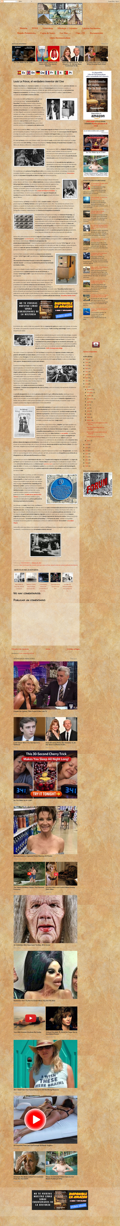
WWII (35, 28)
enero (89, 440)
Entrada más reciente (20, 649)
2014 (86, 451)
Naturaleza (48, 28)
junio (88, 408)
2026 (86, 359)
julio (88, 405)
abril (88, 414)
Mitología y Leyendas (67, 28)
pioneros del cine (56, 565)
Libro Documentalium (60, 37)
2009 (86, 466)
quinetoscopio (48, 464)
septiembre (90, 399)
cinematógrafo (29, 239)
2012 (86, 457)
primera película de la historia (69, 565)
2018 (86, 384)
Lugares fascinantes (91, 28)
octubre (89, 395)
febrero (89, 420)
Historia (23, 28)
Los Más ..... (65, 33)
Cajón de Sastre (47, 33)
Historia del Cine (27, 565)
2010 (86, 463)
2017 (86, 387)
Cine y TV (80, 33)
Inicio (48, 649)
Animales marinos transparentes (96, 436)
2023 (86, 368)
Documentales (96, 33)
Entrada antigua (73, 649)
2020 (86, 378)
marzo (89, 417)
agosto (89, 402)
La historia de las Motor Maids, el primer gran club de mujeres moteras (99, 227)
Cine (20, 565)
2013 (86, 454)
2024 (86, 365)
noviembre (90, 392)
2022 (86, 371)
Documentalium (25, 563)
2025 (86, 362)
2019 (86, 381)
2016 (86, 444)
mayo (88, 411)
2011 (86, 460)
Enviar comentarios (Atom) (26, 653)
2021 (86, 374)
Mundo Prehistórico (26, 33)
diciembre (90, 389)
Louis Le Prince (46, 565)
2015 (86, 447)
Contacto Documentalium (90, 352)
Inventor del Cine (37, 565)
